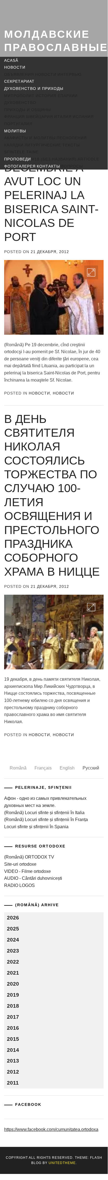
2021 (13, 973)
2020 (13, 984)
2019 (13, 995)
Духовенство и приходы (33, 88)
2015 (13, 1039)
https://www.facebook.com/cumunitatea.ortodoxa (51, 1129)
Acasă (11, 60)
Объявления (19, 74)
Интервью (69, 74)
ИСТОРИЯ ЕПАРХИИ (57, 95)
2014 (13, 1050)
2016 (13, 1028)
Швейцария (39, 116)
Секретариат (19, 81)
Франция (14, 116)
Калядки (13, 145)
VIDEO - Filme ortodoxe (27, 871)
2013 (13, 1061)
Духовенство (20, 102)
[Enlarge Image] (91, 272)
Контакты (48, 166)
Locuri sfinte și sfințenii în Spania (36, 826)
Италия (63, 116)
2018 (13, 1006)
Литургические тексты (52, 145)
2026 (13, 918)
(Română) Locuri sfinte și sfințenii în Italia (44, 812)
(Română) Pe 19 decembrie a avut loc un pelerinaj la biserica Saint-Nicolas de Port (51, 195)
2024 (13, 940)
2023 (13, 951)
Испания (83, 116)
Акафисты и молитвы (30, 138)
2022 (13, 962)
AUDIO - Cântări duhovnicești (33, 878)
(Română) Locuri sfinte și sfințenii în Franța (46, 819)
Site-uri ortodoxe (20, 864)
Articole (88, 159)
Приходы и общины (27, 110)
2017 (13, 1017)
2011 (13, 1083)
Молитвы (15, 131)
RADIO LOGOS (19, 885)
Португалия (18, 124)
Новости (14, 67)
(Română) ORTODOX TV (29, 857)
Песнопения (72, 138)
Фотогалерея (20, 166)
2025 (13, 929)
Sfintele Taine (21, 152)
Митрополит (19, 95)
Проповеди (17, 159)
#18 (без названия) (54, 159)
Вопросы (72, 166)
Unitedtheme (62, 1163)
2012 (13, 1072)
